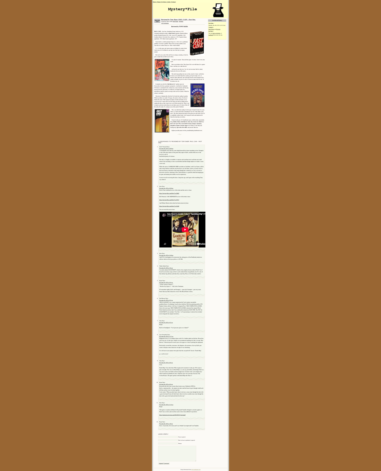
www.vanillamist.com (195, 469)
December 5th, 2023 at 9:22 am (166, 300)
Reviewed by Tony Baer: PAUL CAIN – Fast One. (178, 19)
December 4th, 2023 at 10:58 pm (166, 188)
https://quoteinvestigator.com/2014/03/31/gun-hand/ (172, 415)
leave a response (216, 33)
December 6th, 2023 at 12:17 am (166, 336)
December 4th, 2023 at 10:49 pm (166, 148)
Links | (169, 2)
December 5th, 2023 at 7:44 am (166, 268)
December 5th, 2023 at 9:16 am (166, 282)
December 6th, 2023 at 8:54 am (166, 362)
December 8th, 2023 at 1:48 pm (166, 423)
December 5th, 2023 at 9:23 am (166, 322)
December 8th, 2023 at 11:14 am (166, 404)
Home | (155, 2)
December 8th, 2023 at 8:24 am (166, 384)
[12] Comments (165, 23)
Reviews (181, 21)
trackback (211, 35)
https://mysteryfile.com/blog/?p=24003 (169, 193)
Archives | (164, 2)
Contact (173, 2)
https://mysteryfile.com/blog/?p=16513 (169, 200)
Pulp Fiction (175, 21)
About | (159, 2)
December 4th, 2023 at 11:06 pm (166, 255)
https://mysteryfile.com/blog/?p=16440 (169, 206)
